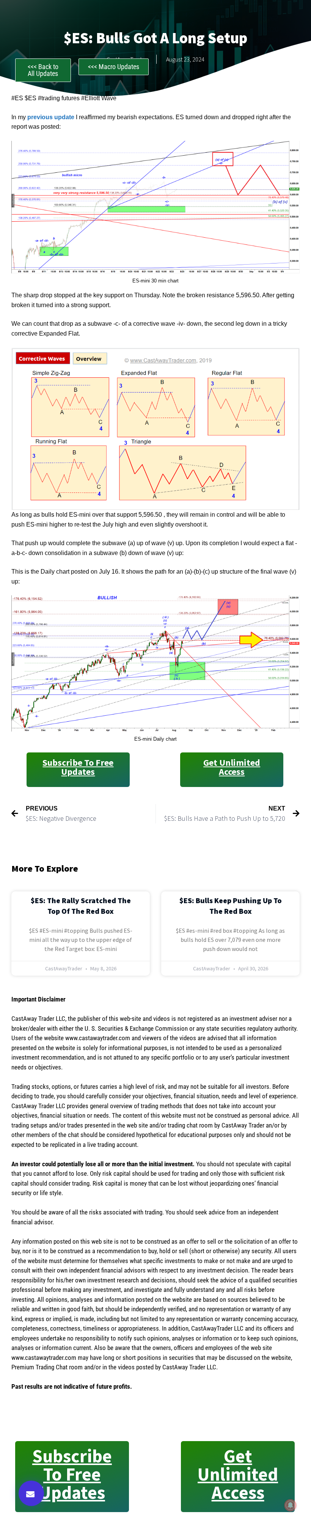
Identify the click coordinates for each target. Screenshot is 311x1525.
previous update (50, 117)
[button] (31, 1493)
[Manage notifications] (290, 1505)
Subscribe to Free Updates (77, 767)
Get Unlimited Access (231, 767)
